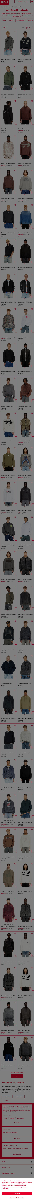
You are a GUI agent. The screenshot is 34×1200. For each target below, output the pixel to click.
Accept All (17, 1193)
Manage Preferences (7, 1187)
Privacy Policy (21, 1187)
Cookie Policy (5, 1188)
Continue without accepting (17, 1197)
